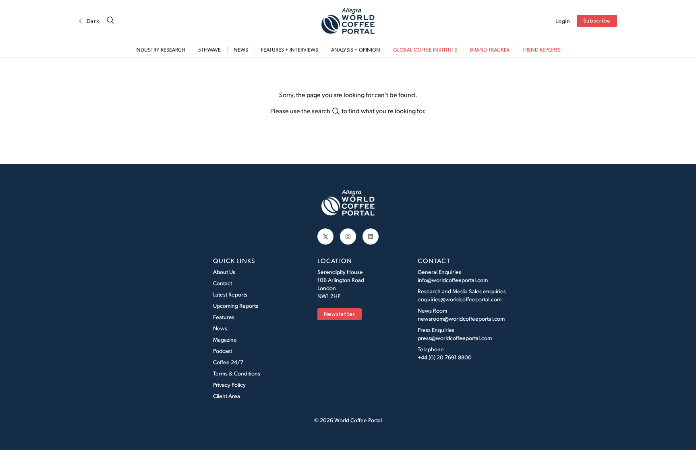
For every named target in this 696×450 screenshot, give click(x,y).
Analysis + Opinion (355, 49)
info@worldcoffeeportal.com (453, 279)
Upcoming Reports (235, 305)
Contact (222, 283)
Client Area (226, 395)
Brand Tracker (490, 49)
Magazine (225, 339)
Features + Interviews (289, 49)
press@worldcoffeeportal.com (455, 337)
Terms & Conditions (236, 373)
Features (223, 316)
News (241, 49)
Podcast (222, 350)
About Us (224, 271)
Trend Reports (541, 49)
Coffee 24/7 (228, 362)
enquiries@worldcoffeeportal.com (459, 299)
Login (562, 21)
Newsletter (339, 314)
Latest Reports (230, 294)
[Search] (110, 21)
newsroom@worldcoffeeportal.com (461, 318)
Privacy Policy (229, 384)
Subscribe (597, 21)
